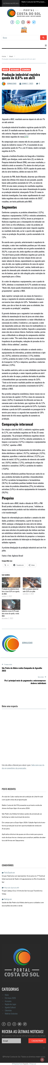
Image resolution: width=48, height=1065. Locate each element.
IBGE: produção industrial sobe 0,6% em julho (30, 590)
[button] (46, 45)
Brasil (11, 56)
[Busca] (20, 37)
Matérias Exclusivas (11, 1013)
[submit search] (43, 37)
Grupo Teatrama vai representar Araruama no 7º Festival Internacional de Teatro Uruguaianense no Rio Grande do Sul (23, 879)
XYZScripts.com (32, 1064)
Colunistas (8, 1010)
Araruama (8, 1001)
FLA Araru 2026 (10, 998)
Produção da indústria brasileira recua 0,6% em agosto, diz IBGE (11, 591)
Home (4, 56)
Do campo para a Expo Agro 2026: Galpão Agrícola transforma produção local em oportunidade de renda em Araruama (24, 825)
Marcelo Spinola (10, 888)
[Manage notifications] (42, 1060)
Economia (26, 69)
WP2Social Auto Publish (17, 1064)
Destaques (15, 69)
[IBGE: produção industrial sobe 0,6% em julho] (32, 582)
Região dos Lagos (10, 1004)
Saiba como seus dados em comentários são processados (23, 767)
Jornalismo (11, 83)
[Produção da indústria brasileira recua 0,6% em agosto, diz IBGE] (11, 582)
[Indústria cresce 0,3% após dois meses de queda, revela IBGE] (11, 604)
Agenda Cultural (10, 1007)
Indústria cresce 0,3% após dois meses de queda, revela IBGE (10, 613)
